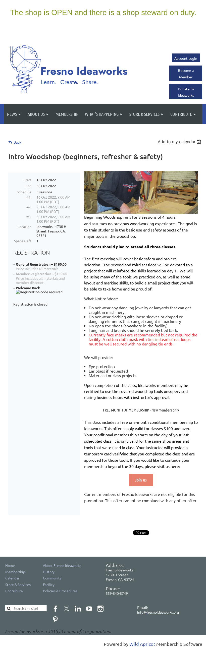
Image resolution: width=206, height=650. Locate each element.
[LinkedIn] (77, 608)
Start (27, 180)
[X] (66, 608)
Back (17, 142)
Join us (141, 480)
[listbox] (180, 142)
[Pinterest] (55, 619)
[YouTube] (89, 608)
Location (24, 226)
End (28, 186)
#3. (28, 216)
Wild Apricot (142, 643)
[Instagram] (100, 608)
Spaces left (22, 241)
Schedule (24, 192)
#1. (28, 197)
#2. (28, 207)
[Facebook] (55, 608)
